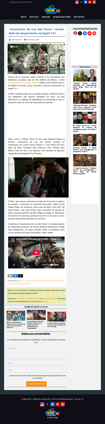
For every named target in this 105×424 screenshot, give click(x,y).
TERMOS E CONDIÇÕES (41, 399)
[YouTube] (89, 2)
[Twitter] (81, 2)
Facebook (20, 298)
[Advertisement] (36, 120)
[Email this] (10, 275)
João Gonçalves (16, 40)
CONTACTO (78, 399)
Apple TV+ (22, 281)
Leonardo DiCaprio (14, 283)
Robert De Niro (26, 283)
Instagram (29, 298)
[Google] (94, 2)
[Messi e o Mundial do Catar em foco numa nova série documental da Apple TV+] (16, 319)
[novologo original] (52, 9)
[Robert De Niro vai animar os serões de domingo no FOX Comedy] (56, 320)
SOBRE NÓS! (26, 399)
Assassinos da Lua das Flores (35, 281)
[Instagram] (77, 2)
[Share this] (15, 275)
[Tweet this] (20, 275)
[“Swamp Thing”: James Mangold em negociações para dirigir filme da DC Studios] (84, 79)
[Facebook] (85, 2)
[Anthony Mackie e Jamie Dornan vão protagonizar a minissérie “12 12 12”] (84, 143)
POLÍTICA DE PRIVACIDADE (62, 399)
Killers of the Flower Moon (54, 281)
